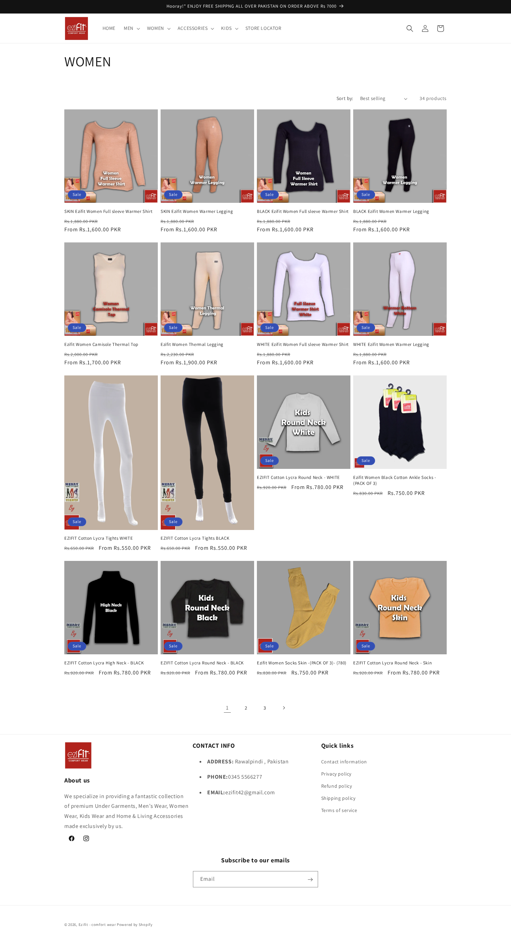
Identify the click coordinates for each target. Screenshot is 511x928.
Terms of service (339, 810)
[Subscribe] (310, 879)
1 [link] (227, 707)
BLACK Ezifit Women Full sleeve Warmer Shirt (303, 211)
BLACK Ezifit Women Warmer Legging (391, 211)
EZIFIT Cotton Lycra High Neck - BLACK (104, 663)
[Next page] (283, 707)
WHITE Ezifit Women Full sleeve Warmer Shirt (303, 344)
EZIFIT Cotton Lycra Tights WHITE (98, 538)
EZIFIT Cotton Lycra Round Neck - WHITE (298, 477)
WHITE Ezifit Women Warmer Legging (391, 344)
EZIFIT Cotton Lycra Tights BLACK (195, 538)
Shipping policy (338, 798)
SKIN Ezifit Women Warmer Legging (197, 211)
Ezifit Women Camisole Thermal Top (101, 344)
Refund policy (336, 785)
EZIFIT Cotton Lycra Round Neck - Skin (392, 663)
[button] (131, 28)
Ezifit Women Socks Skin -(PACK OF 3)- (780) (302, 663)
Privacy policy (336, 773)
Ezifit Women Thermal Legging (192, 344)
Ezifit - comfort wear (97, 924)
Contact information (344, 761)
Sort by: (344, 98)
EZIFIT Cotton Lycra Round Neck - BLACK (202, 663)
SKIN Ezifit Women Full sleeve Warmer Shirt (108, 211)
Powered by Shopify (135, 924)
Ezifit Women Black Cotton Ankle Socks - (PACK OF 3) (394, 480)
